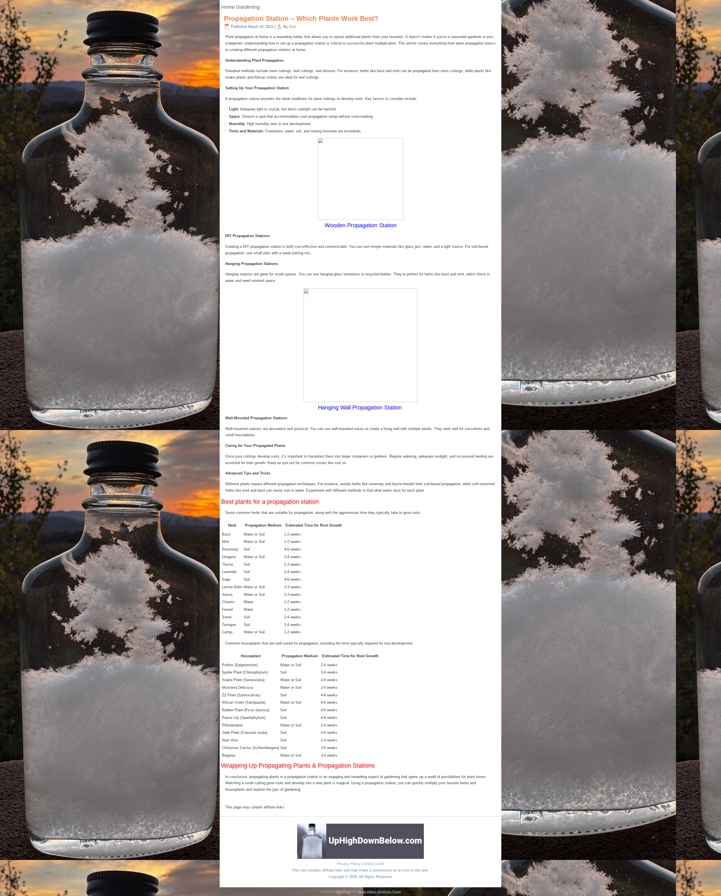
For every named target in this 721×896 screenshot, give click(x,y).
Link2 (368, 864)
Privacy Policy (348, 864)
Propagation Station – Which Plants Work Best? (301, 18)
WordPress (344, 891)
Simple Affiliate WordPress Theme (379, 891)
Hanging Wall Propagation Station (360, 407)
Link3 (379, 864)
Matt (292, 26)
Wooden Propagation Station (361, 225)
